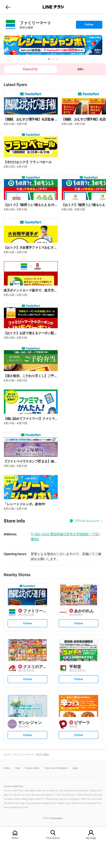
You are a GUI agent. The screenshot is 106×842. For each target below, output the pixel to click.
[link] (10, 24)
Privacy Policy (32, 768)
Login (75, 768)
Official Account (87, 521)
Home (15, 837)
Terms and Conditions (55, 768)
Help (17, 768)
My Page (91, 837)
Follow (89, 25)
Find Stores (53, 837)
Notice (7, 768)
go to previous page (8, 7)
